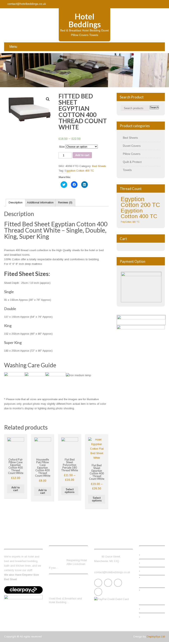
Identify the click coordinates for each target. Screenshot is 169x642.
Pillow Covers (131, 153)
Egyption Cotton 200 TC (140, 202)
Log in (149, 616)
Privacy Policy (154, 608)
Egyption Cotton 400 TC (79, 170)
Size (62, 146)
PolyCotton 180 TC (130, 222)
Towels (127, 170)
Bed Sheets (99, 166)
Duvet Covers (132, 145)
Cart (147, 571)
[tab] (15, 202)
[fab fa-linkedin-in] (153, 4)
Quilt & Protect (132, 161)
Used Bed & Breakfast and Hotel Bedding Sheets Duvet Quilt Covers (66, 587)
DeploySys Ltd (156, 636)
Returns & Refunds (152, 583)
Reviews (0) (65, 202)
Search (154, 107)
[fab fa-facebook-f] (136, 4)
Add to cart (82, 155)
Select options (69, 491)
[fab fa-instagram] (161, 4)
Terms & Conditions (147, 598)
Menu (13, 46)
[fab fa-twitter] (144, 4)
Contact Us (151, 554)
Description (15, 202)
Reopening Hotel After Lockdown (77, 554)
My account (152, 562)
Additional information (40, 202)
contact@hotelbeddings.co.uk (26, 3)
